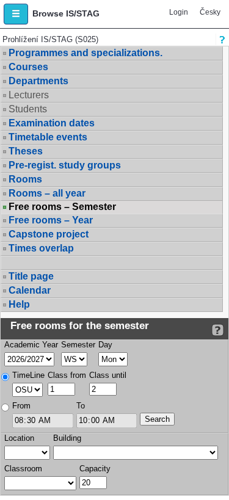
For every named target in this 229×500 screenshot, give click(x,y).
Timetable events (48, 137)
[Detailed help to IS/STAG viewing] (217, 330)
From (21, 405)
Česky (210, 12)
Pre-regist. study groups (65, 165)
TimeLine (28, 375)
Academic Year (31, 344)
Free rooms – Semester (62, 206)
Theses (26, 151)
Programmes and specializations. (85, 53)
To (80, 405)
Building (67, 438)
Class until (107, 375)
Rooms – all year (47, 193)
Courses (28, 67)
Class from (67, 375)
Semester (78, 344)
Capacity (95, 468)
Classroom (23, 468)
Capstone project (49, 234)
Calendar (30, 290)
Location (19, 438)
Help (19, 304)
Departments (38, 81)
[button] (16, 14)
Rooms (25, 179)
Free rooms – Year (51, 220)
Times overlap (41, 248)
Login (178, 12)
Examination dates (52, 123)
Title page (31, 276)
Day (105, 344)
